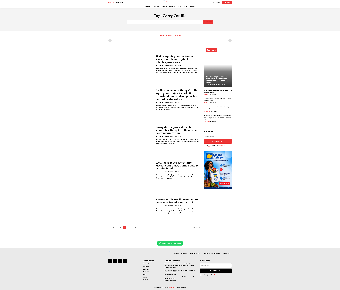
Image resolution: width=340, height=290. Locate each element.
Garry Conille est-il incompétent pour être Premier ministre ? (177, 201)
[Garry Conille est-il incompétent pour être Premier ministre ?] (131, 206)
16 (135, 227)
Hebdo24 (171, 287)
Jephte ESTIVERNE (211, 84)
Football (206, 94)
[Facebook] (110, 261)
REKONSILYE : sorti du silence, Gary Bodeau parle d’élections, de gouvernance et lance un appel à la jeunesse (217, 117)
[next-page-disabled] (230, 40)
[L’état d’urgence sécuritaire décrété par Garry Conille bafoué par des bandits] (131, 170)
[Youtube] (125, 261)
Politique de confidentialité (222, 275)
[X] (120, 261)
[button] (121, 2)
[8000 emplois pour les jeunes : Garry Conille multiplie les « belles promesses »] (131, 64)
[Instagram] (115, 261)
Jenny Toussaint (169, 65)
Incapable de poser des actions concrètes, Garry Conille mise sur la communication (177, 130)
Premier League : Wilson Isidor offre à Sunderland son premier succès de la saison (217, 79)
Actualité (159, 65)
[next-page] (139, 227)
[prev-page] (110, 40)
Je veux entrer (217, 141)
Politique (207, 121)
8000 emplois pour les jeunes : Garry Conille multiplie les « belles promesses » (175, 59)
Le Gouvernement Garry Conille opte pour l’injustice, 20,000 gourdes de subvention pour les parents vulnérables (176, 94)
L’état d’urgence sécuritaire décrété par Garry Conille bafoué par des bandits (177, 165)
